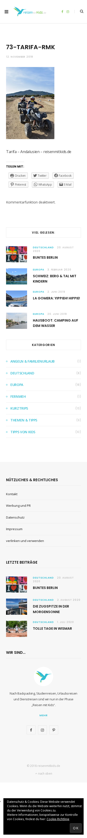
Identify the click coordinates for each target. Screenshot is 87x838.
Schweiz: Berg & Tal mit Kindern (54, 279)
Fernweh (18, 396)
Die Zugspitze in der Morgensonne (51, 609)
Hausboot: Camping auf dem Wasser (55, 323)
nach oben (44, 773)
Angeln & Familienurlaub (32, 361)
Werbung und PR (18, 505)
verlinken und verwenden (25, 541)
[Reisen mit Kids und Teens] (30, 11)
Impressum (14, 529)
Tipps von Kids (22, 432)
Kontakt (11, 494)
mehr (43, 715)
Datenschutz (15, 517)
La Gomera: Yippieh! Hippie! (56, 298)
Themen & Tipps (23, 420)
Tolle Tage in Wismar (52, 628)
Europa (38, 269)
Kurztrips (19, 408)
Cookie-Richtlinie (58, 819)
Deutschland (43, 247)
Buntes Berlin (45, 257)
